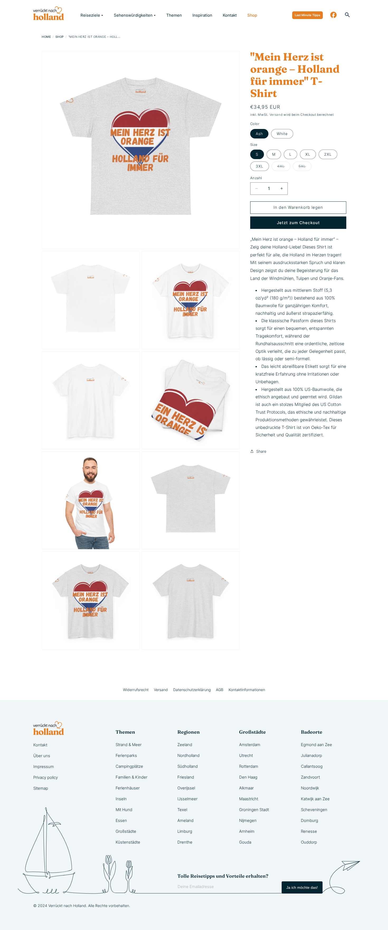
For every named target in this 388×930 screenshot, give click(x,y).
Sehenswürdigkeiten (133, 15)
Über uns (41, 755)
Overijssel (186, 787)
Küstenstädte (128, 842)
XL (307, 154)
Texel (182, 809)
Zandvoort (310, 777)
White (282, 133)
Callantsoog (312, 766)
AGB (219, 689)
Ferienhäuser (128, 787)
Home (46, 37)
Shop (252, 15)
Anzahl (256, 178)
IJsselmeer (187, 798)
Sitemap (40, 788)
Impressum (43, 766)
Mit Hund (124, 809)
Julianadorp (311, 755)
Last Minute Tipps (307, 15)
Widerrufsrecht (136, 689)
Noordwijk (310, 787)
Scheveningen (314, 809)
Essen (121, 820)
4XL (283, 167)
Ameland (185, 820)
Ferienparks (126, 755)
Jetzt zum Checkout (298, 222)
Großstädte (126, 831)
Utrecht (246, 755)
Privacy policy (45, 777)
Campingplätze (129, 766)
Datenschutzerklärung (192, 689)
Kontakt (230, 15)
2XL (328, 154)
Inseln (121, 798)
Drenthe (184, 842)
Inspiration (202, 15)
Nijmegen (248, 820)
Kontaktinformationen (247, 689)
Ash (259, 133)
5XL (305, 167)
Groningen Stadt (254, 809)
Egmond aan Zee (316, 744)
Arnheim (246, 831)
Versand (276, 115)
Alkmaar (246, 787)
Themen (174, 15)
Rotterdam (248, 766)
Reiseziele (90, 15)
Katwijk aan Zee (315, 798)
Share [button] (261, 451)
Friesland (185, 777)
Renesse (309, 831)
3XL (259, 166)
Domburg (309, 820)
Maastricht (248, 798)
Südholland (187, 766)
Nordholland (188, 755)
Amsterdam (249, 744)
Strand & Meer (128, 744)
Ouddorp (309, 842)
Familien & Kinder (131, 777)
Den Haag (248, 777)
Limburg (184, 831)
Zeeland (184, 744)
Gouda (245, 842)
